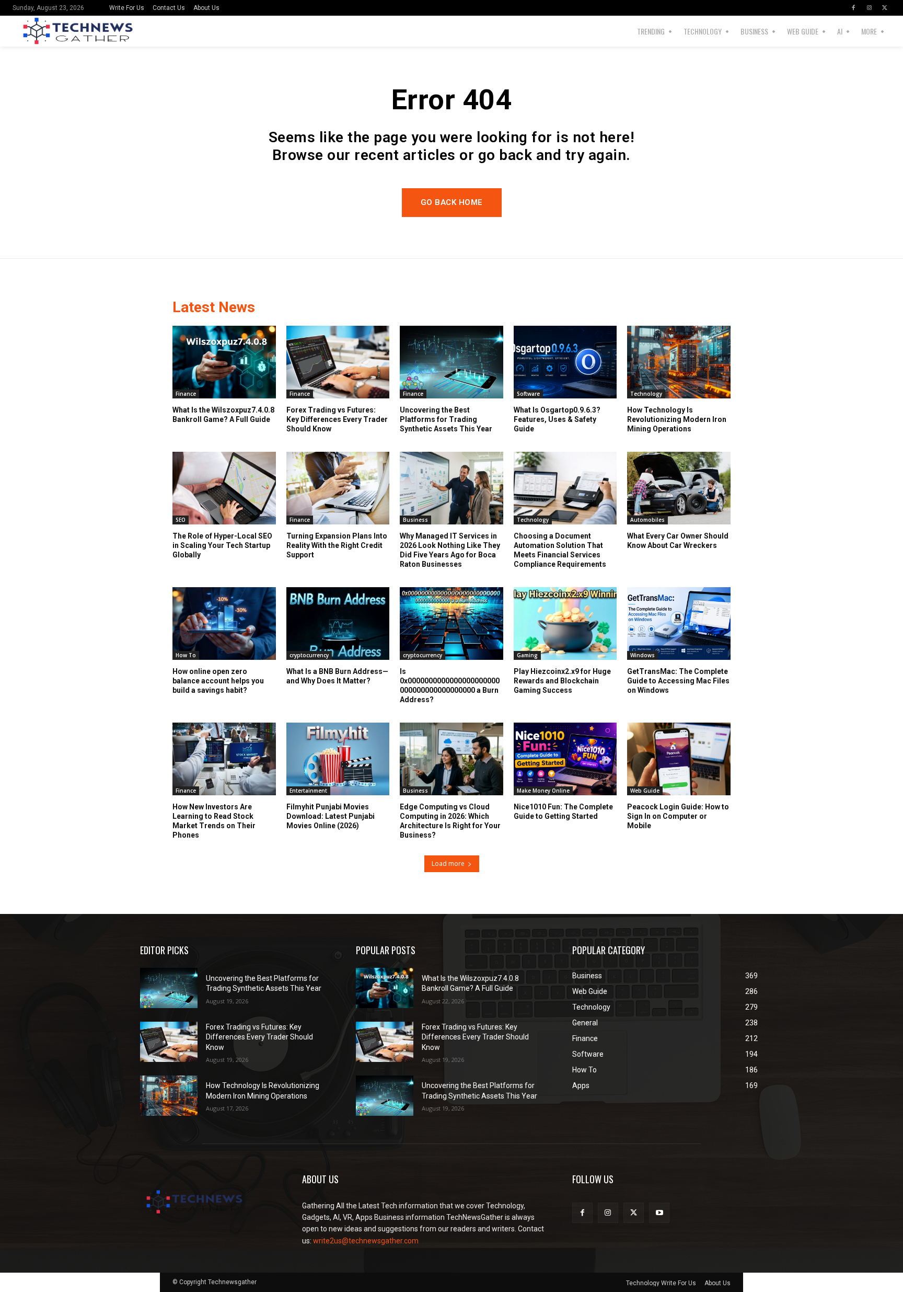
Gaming (527, 655)
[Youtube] (659, 1213)
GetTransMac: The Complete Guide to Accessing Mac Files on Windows (678, 680)
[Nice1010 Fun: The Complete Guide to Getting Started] (565, 759)
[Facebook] (853, 8)
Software (528, 393)
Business (415, 519)
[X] (884, 8)
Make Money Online (543, 790)
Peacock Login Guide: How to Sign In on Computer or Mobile (678, 816)
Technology (646, 393)
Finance (186, 393)
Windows (642, 655)
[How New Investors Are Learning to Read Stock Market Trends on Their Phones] (224, 759)
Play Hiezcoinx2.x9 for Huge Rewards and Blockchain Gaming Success (562, 680)
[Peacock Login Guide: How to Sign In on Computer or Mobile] (679, 759)
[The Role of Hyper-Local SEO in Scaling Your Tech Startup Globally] (224, 488)
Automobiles (647, 519)
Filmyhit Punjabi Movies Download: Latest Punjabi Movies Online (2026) (330, 816)
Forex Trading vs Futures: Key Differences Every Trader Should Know (337, 419)
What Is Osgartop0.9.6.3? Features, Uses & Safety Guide (557, 419)
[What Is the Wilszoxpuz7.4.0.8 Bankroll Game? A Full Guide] (224, 362)
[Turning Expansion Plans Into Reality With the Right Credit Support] (338, 488)
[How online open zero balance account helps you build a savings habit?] (224, 623)
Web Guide (644, 790)
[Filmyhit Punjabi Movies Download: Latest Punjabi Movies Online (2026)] (338, 759)
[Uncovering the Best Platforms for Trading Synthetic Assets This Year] (451, 362)
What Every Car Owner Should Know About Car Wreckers (677, 541)
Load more (448, 863)
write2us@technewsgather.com (366, 1241)
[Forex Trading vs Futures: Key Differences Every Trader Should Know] (338, 362)
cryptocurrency (309, 655)
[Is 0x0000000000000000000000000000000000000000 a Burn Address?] (451, 623)
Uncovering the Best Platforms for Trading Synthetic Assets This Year (446, 419)
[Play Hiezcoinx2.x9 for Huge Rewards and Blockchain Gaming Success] (565, 623)
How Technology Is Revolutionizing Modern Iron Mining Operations (676, 419)
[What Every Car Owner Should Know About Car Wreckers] (679, 488)
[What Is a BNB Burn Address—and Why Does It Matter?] (338, 623)
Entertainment (308, 790)
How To (186, 655)
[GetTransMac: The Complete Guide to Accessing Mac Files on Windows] (679, 623)
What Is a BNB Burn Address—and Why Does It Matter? (337, 676)
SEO (181, 519)
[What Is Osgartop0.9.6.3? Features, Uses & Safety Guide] (565, 362)
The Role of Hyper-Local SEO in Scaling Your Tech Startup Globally (222, 545)
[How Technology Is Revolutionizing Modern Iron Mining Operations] (679, 362)
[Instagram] (869, 8)
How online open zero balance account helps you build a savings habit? (218, 680)
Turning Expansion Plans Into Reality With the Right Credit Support (336, 545)
